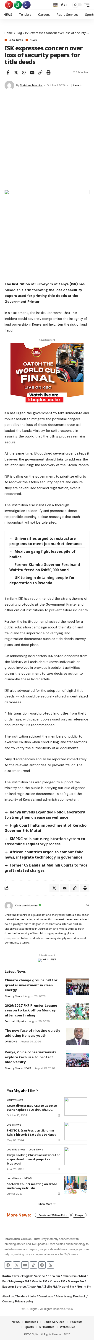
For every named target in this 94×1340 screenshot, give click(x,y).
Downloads (46, 1296)
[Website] (87, 906)
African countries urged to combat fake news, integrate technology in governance (44, 854)
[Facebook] (8, 1265)
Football (10, 1021)
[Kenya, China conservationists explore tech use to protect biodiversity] (77, 1058)
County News (13, 996)
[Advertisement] (47, 141)
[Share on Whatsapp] (24, 72)
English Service (33, 1276)
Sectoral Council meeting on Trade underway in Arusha (32, 1186)
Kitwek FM (57, 1281)
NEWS (33, 40)
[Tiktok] (33, 1265)
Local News (16, 40)
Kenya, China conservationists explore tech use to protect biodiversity (31, 1057)
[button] (55, 5)
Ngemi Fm (66, 1286)
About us (8, 1296)
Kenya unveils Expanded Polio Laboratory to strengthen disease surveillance (45, 815)
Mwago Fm (76, 1281)
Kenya (79, 1215)
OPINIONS (11, 1041)
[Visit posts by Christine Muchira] (9, 85)
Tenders (21, 1296)
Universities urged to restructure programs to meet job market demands (45, 541)
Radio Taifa (11, 1276)
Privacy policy (24, 1301)
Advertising (62, 1296)
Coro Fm (53, 1276)
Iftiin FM (50, 1286)
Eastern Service (14, 1286)
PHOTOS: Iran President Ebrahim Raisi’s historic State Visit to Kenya (31, 1132)
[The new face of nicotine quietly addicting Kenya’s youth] (77, 1036)
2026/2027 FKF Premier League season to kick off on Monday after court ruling (31, 1010)
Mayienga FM (19, 1281)
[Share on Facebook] (8, 72)
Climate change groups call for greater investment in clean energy (31, 985)
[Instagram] (42, 1265)
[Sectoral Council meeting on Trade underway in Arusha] (75, 1185)
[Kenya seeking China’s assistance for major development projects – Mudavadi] (75, 1156)
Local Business (16, 1149)
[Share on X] (16, 72)
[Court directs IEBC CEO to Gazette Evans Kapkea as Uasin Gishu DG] (75, 1106)
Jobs (33, 1296)
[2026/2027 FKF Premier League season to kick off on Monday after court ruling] (77, 1011)
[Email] (32, 72)
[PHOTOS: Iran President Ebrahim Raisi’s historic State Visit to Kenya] (75, 1131)
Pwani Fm (70, 1276)
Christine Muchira (31, 85)
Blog (19, 33)
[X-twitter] (16, 1265)
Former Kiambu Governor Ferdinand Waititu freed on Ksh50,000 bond (44, 567)
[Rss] (50, 1265)
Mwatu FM (39, 1281)
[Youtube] (25, 1265)
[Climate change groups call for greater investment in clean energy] (77, 986)
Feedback (79, 1296)
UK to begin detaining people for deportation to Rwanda (42, 580)
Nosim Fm (83, 1286)
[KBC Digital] (18, 4)
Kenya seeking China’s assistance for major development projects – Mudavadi (33, 1159)
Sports (21, 1021)
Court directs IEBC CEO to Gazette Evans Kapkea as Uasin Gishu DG (32, 1107)
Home (9, 33)
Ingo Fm (34, 1286)
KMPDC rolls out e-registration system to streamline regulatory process (45, 841)
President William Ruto (53, 1215)
